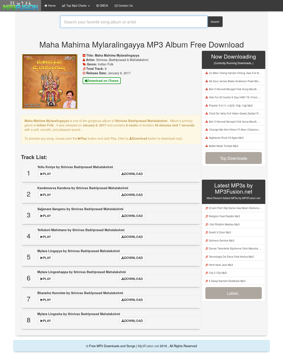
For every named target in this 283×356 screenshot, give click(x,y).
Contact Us (125, 5)
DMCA (103, 5)
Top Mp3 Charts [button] (76, 5)
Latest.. (233, 293)
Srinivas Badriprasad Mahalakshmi (87, 167)
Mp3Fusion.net (148, 346)
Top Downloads (233, 158)
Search (215, 21)
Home (51, 5)
